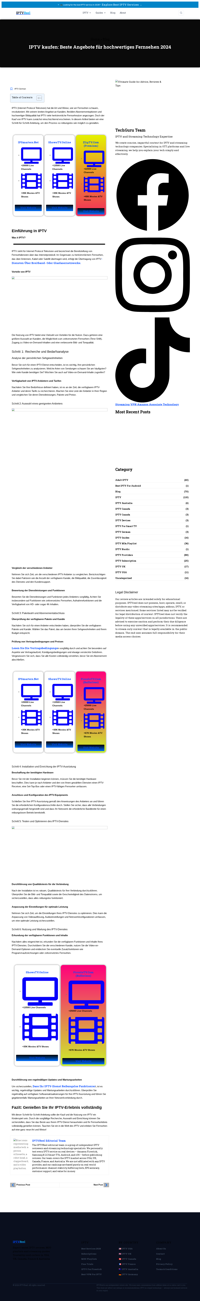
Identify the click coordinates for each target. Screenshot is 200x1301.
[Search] (181, 13)
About (123, 12)
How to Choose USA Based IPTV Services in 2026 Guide (141, 441)
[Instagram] (152, 274)
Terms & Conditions (166, 1269)
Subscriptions (88, 1253)
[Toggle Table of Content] (37, 98)
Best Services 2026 (91, 1248)
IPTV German (20, 89)
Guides (99, 12)
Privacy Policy (164, 1264)
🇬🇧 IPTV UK (125, 1253)
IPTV (85, 12)
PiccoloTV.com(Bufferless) (91, 680)
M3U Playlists (89, 1258)
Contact (160, 1253)
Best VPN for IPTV (91, 1274)
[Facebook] (152, 194)
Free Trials (87, 1264)
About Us (161, 1248)
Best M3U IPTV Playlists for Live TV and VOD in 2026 (138, 460)
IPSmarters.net (28, 142)
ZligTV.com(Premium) (91, 144)
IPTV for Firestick (91, 1269)
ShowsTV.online (59, 142)
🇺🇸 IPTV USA (126, 1248)
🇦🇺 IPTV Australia (128, 1269)
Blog (112, 12)
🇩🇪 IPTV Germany (128, 1274)
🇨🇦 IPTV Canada (127, 1258)
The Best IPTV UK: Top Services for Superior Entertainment (137, 427)
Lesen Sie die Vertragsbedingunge (35, 648)
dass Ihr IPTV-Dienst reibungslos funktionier (63, 1086)
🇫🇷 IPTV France (127, 1264)
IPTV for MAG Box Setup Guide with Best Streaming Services (138, 451)
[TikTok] (152, 359)
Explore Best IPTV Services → (122, 4)
